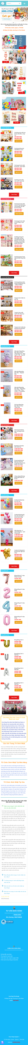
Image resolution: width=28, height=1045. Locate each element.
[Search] (19, 3)
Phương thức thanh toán (7, 956)
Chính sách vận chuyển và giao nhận (10, 958)
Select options (19, 213)
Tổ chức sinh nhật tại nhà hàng (14, 762)
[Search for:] (13, 3)
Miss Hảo (10, 915)
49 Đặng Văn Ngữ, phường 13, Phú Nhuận (14, 30)
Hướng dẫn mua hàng (6, 954)
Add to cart (18, 141)
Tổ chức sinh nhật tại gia (14, 782)
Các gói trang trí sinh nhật (14, 743)
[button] (24, 3)
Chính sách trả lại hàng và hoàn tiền (9, 959)
